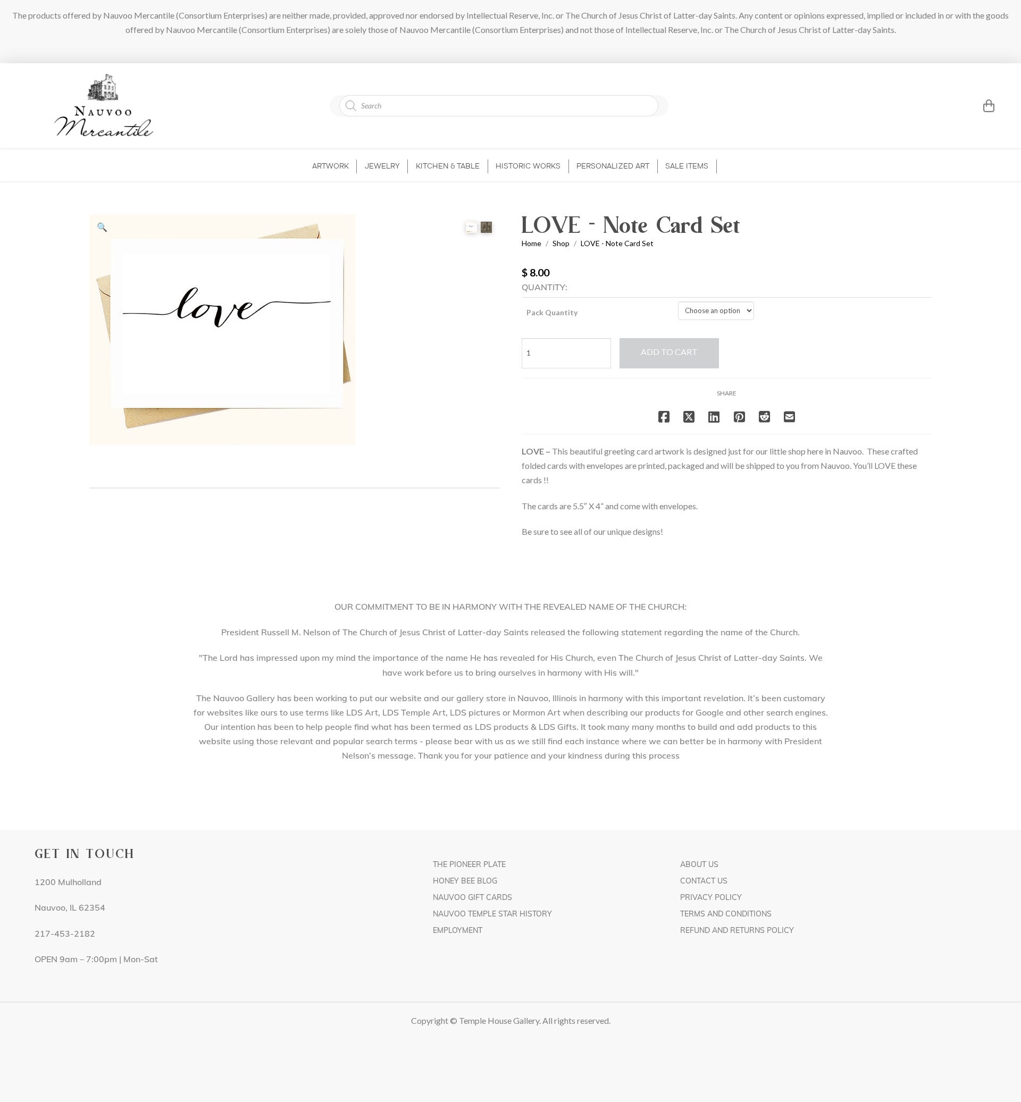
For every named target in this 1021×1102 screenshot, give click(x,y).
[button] (975, 106)
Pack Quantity (552, 312)
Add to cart (669, 352)
